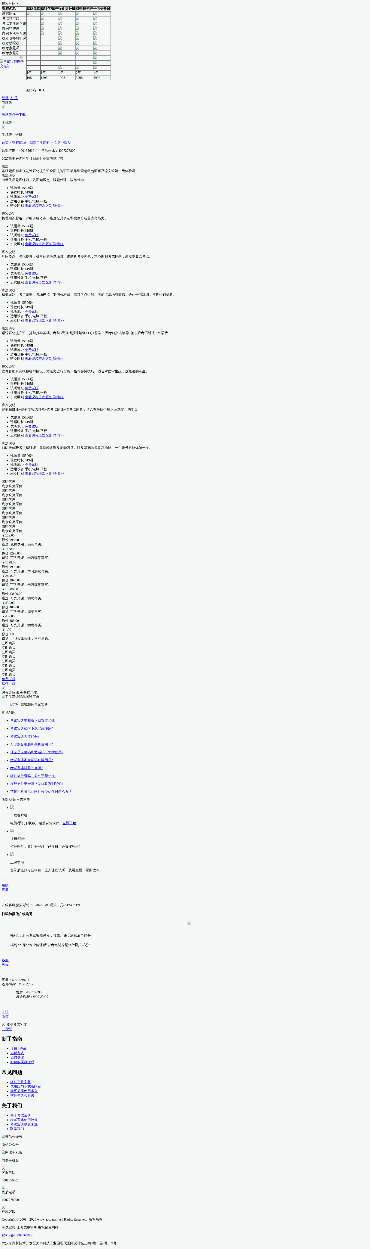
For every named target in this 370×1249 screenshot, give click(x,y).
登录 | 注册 (10, 98)
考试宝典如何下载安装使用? (31, 728)
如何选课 (17, 1057)
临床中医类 (62, 143)
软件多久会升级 (22, 1095)
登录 (22, 1048)
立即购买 (8, 643)
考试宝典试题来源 (24, 1124)
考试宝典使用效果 (24, 1120)
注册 (13, 1048)
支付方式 (17, 1053)
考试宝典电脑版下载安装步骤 (32, 720)
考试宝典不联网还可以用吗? (31, 760)
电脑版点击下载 (14, 114)
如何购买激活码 (22, 1062)
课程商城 (19, 143)
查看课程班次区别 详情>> (44, 206)
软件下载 (8, 683)
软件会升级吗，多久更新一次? (33, 776)
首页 (5, 143)
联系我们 (17, 1129)
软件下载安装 (20, 1082)
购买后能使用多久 (24, 1091)
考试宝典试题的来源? (26, 768)
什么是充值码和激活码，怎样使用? (36, 752)
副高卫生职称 (40, 143)
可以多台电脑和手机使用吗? (31, 744)
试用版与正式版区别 (25, 1086)
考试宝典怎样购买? (24, 736)
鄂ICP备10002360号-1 (18, 1235)
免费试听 (32, 197)
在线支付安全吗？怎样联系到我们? (36, 784)
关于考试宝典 (20, 1115)
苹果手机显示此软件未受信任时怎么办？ (41, 791)
